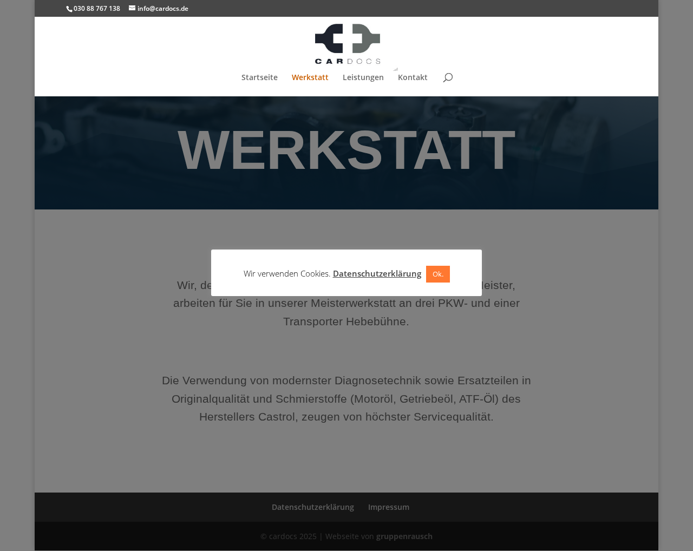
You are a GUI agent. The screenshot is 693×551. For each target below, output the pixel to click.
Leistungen (363, 78)
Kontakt (413, 78)
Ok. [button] (438, 274)
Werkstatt (310, 78)
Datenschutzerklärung (377, 273)
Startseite (259, 78)
